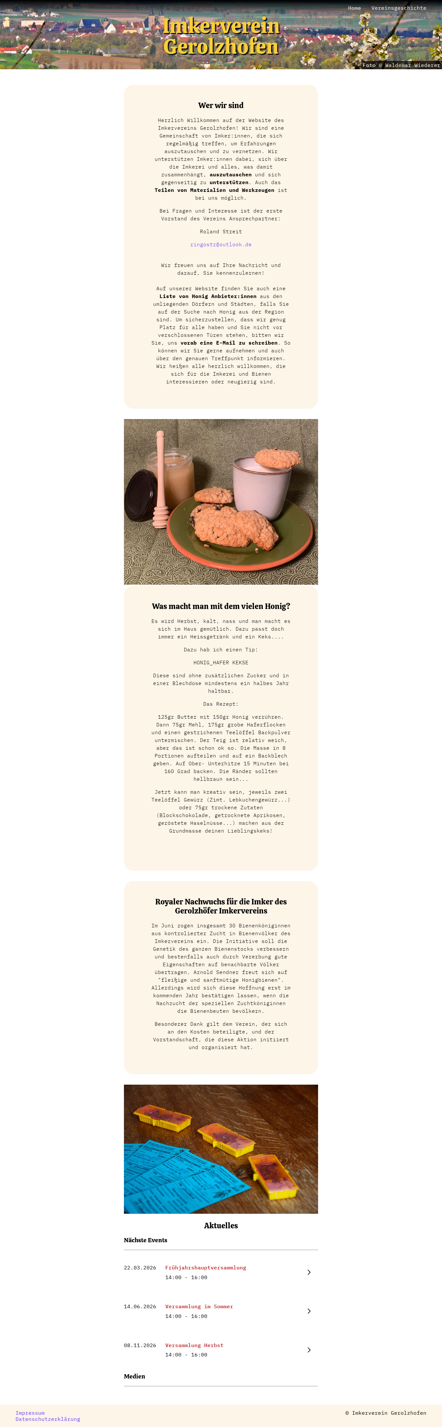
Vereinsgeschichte (398, 8)
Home (354, 8)
